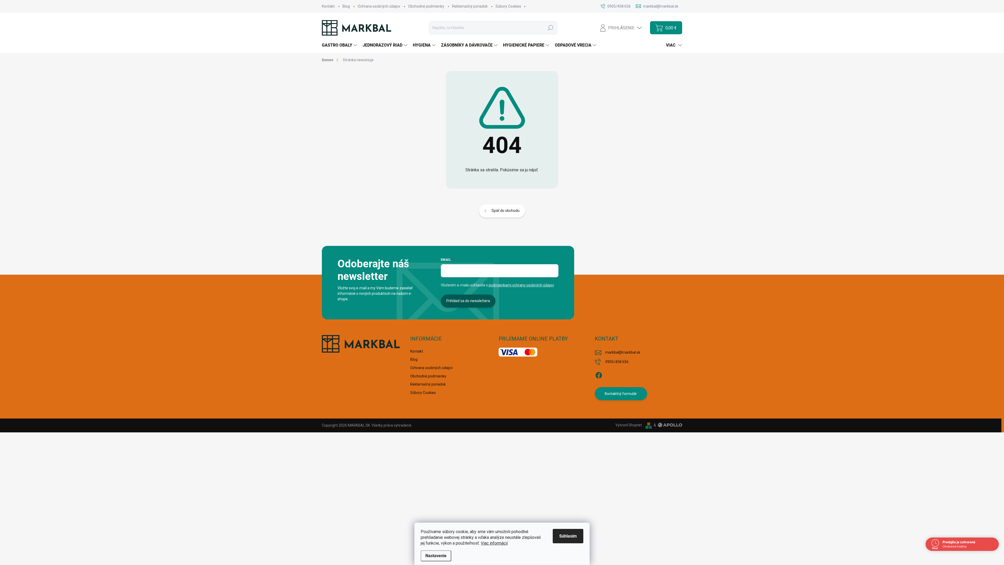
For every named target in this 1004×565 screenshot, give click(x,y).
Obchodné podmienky (426, 6)
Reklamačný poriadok (470, 6)
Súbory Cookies (508, 6)
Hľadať (550, 28)
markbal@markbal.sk (622, 352)
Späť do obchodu (506, 210)
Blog (346, 6)
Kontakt (328, 6)
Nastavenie (436, 555)
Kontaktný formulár (621, 394)
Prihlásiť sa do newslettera (468, 301)
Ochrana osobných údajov (379, 6)
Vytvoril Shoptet (628, 425)
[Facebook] (599, 374)
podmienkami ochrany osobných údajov (521, 285)
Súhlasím (568, 536)
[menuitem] (340, 45)
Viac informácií (494, 543)
